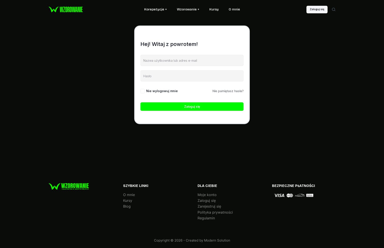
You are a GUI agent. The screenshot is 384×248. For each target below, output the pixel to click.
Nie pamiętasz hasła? (228, 91)
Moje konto (207, 194)
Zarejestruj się (209, 206)
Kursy (214, 9)
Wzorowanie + (188, 9)
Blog (127, 206)
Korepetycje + (155, 9)
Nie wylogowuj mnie (162, 91)
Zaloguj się (317, 9)
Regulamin (206, 218)
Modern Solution (217, 240)
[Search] (333, 9)
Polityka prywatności (215, 212)
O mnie (234, 9)
